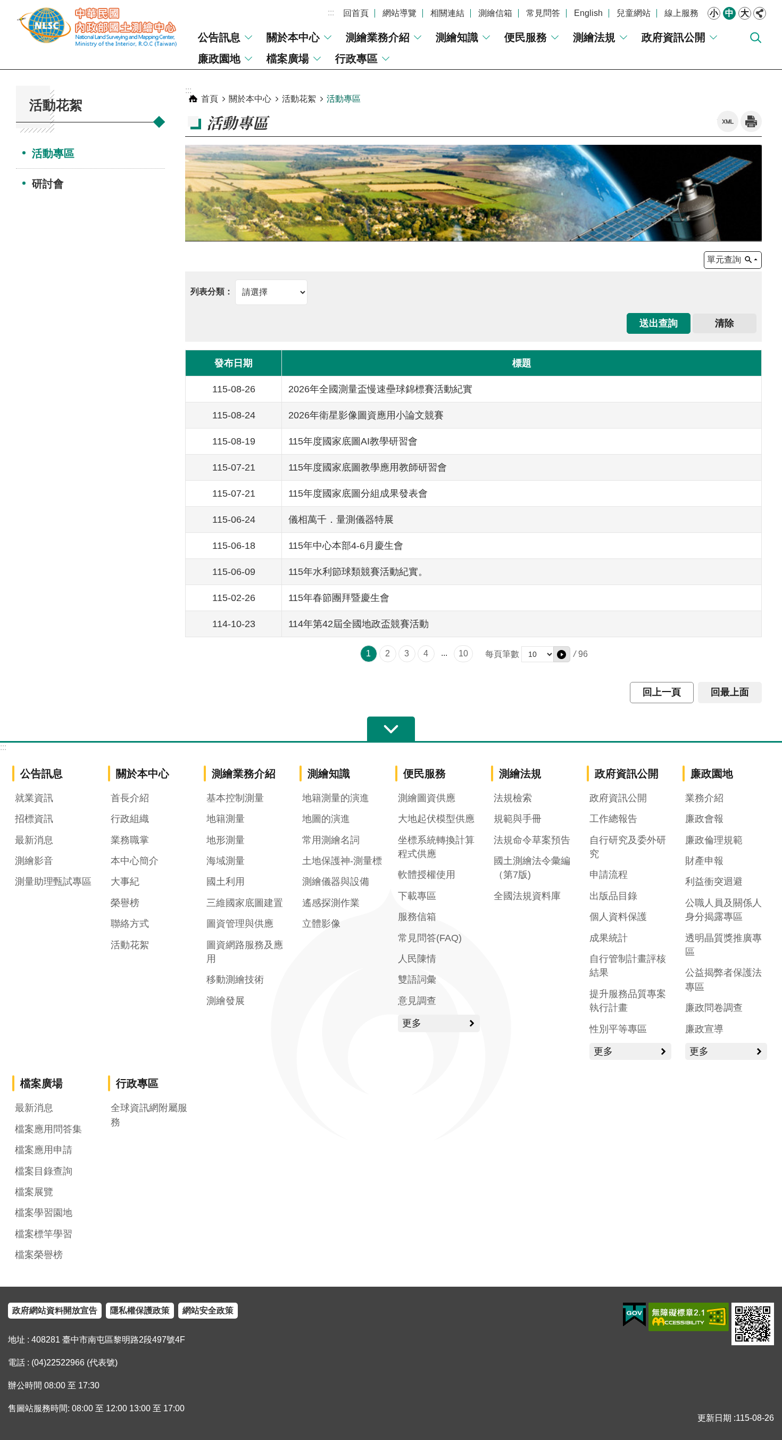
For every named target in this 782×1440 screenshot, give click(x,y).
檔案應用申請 (43, 1150)
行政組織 (130, 818)
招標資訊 (34, 818)
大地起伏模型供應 (436, 818)
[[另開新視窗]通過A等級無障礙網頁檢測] (688, 1317)
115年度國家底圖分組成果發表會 (358, 493)
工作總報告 (613, 818)
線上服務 (681, 13)
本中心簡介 (135, 860)
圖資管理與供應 (239, 923)
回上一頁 (662, 692)
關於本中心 (293, 37)
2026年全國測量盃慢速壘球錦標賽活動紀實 (380, 389)
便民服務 (525, 37)
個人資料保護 (618, 916)
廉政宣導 (704, 1029)
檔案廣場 (288, 58)
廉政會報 (704, 818)
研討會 (48, 184)
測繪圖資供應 (426, 798)
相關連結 (447, 13)
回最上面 (730, 692)
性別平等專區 (618, 1029)
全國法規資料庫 (527, 896)
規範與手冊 (518, 818)
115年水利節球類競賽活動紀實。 (358, 571)
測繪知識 (457, 37)
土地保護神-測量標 (342, 860)
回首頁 (356, 13)
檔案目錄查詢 (43, 1171)
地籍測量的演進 (335, 798)
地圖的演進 (326, 818)
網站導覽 (399, 13)
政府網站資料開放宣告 (54, 1310)
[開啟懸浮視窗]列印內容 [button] (751, 121)
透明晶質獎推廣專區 (723, 945)
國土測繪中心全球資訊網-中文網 (98, 26)
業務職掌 (130, 840)
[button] (561, 654)
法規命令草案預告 (532, 840)
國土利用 (225, 881)
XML (727, 121)
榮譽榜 (125, 903)
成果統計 (608, 938)
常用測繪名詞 (331, 840)
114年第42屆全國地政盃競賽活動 (358, 624)
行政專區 (356, 58)
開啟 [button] (391, 729)
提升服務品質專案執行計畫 (627, 1001)
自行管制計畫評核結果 (627, 965)
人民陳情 (417, 958)
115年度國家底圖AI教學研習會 (353, 441)
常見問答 (543, 13)
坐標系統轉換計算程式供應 (436, 847)
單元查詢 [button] (724, 259)
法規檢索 (513, 798)
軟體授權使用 (426, 874)
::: (331, 12)
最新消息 (34, 840)
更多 (411, 1023)
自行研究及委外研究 (627, 847)
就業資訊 (34, 798)
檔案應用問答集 (48, 1129)
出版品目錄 (613, 896)
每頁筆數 (502, 654)
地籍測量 (225, 818)
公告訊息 (219, 37)
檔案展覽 (34, 1192)
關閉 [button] (759, 13)
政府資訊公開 (673, 37)
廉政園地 (219, 58)
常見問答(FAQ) (430, 938)
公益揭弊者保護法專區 (723, 979)
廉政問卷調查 (714, 1007)
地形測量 (225, 840)
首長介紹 (130, 798)
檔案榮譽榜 (39, 1254)
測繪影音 (34, 860)
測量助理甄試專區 (53, 881)
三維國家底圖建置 (244, 903)
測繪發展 (225, 1000)
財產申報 (704, 860)
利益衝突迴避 (714, 881)
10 (463, 653)
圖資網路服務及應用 (244, 952)
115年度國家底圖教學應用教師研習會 (367, 467)
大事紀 (125, 881)
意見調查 (417, 1000)
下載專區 (417, 896)
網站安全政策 (208, 1310)
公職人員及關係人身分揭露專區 (723, 910)
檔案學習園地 (43, 1212)
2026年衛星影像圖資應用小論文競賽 (366, 415)
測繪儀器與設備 (335, 881)
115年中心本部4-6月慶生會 (345, 545)
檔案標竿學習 (43, 1234)
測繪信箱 (495, 13)
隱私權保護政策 (140, 1310)
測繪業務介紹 (378, 37)
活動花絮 (299, 98)
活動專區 (53, 153)
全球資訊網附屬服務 (149, 1114)
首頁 (209, 98)
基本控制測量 (235, 798)
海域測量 (225, 860)
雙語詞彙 (417, 979)
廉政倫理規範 (714, 840)
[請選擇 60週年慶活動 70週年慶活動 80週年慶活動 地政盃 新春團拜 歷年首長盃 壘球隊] (248, 291)
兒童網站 (634, 13)
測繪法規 (594, 37)
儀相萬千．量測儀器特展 (341, 519)
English (588, 13)
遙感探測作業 (331, 903)
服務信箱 (417, 916)
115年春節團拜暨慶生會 (338, 598)
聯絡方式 (130, 923)
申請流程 (608, 874)
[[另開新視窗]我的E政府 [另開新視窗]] (634, 1315)
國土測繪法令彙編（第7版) (532, 867)
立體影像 (321, 923)
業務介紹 (704, 798)
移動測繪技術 (235, 979)
